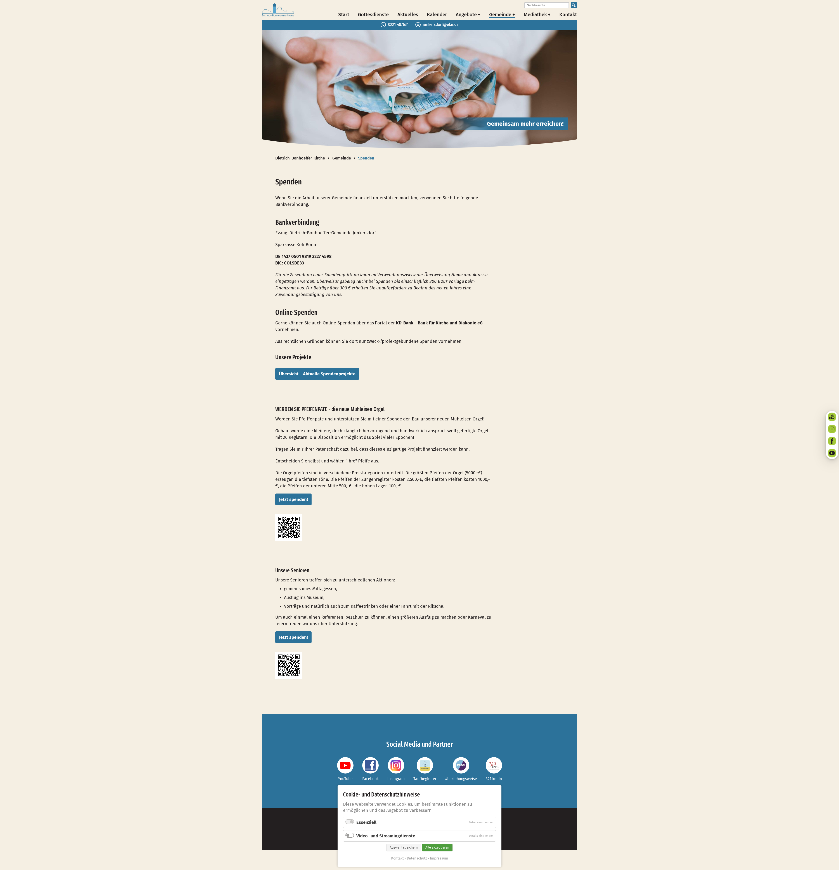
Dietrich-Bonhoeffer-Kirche (300, 158)
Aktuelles (407, 14)
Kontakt (568, 14)
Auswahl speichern (404, 847)
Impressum (439, 858)
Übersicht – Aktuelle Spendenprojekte (317, 373)
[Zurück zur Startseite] (278, 9)
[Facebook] (832, 441)
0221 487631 (398, 24)
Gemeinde (341, 158)
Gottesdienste (373, 14)
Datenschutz (417, 858)
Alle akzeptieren (437, 847)
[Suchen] (574, 5)
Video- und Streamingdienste (385, 835)
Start (343, 14)
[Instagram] (832, 429)
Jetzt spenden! (293, 499)
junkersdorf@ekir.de (441, 24)
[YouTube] (832, 453)
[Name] (345, 765)
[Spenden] (832, 417)
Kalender (437, 14)
